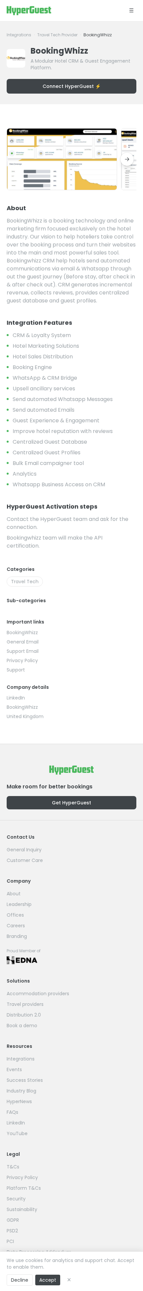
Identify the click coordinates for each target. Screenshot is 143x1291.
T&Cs (13, 1166)
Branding (17, 936)
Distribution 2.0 (24, 1015)
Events (14, 1069)
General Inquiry (24, 849)
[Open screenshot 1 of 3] (62, 159)
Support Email (23, 651)
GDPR (13, 1220)
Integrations (19, 35)
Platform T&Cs (24, 1188)
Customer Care (25, 860)
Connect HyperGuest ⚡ (72, 86)
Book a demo (22, 1025)
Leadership (19, 904)
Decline (19, 1280)
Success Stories (25, 1080)
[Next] (127, 159)
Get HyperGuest (71, 802)
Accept (47, 1280)
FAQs (12, 1112)
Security (16, 1198)
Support (16, 669)
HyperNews (19, 1101)
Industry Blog (21, 1090)
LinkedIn (16, 697)
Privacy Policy (22, 660)
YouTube (17, 1133)
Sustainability (22, 1209)
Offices (15, 915)
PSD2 (12, 1230)
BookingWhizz (22, 632)
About (14, 893)
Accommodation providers (38, 993)
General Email (23, 642)
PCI (10, 1241)
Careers (16, 925)
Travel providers (25, 1004)
